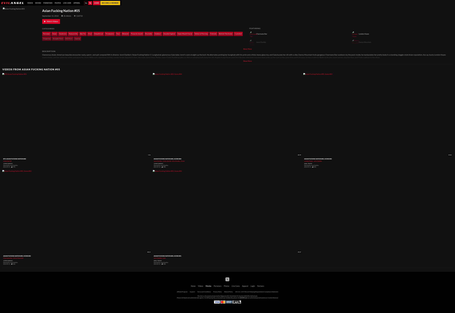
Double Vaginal (169, 34)
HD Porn (68, 39)
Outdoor (158, 34)
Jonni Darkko (8, 163)
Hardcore (62, 34)
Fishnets (213, 34)
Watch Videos (52, 21)
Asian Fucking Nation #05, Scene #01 (167, 256)
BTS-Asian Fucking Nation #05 (14, 159)
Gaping (77, 39)
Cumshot (238, 34)
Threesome (109, 34)
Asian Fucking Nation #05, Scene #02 (17, 256)
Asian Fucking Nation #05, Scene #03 (318, 159)
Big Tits (83, 34)
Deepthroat (98, 34)
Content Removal (273, 298)
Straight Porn (58, 39)
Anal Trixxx (308, 163)
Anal (90, 34)
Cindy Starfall (7, 161)
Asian (54, 34)
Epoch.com (187, 298)
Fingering (46, 39)
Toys (118, 34)
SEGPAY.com (243, 298)
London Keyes (308, 161)
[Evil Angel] (12, 3)
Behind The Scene (225, 34)
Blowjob (125, 34)
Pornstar (46, 34)
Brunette (148, 34)
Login (96, 3)
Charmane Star (7, 258)
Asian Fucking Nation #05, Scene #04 (167, 159)
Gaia (164, 258)
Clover (183, 161)
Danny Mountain (18, 258)
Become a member (110, 3)
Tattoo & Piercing (201, 34)
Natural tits (73, 34)
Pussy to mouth (137, 34)
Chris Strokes (176, 161)
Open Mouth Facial (185, 34)
